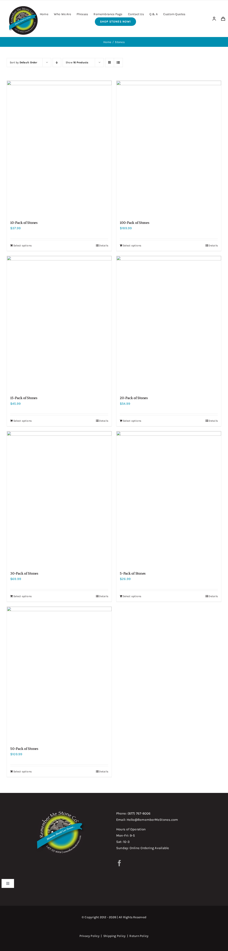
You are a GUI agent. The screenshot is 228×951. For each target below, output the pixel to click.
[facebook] (119, 863)
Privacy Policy (89, 936)
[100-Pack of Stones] (168, 148)
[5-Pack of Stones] (168, 499)
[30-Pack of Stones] (59, 499)
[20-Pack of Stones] (168, 324)
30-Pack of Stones (24, 573)
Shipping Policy (114, 936)
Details (103, 245)
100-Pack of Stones (134, 223)
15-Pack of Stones (23, 398)
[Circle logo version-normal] (23, 6)
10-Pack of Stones (24, 223)
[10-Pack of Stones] (59, 148)
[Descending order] (57, 62)
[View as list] (118, 62)
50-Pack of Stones (24, 749)
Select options (22, 245)
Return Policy (139, 936)
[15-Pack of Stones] (59, 324)
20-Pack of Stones (134, 398)
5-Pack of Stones (133, 573)
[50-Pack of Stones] (59, 674)
